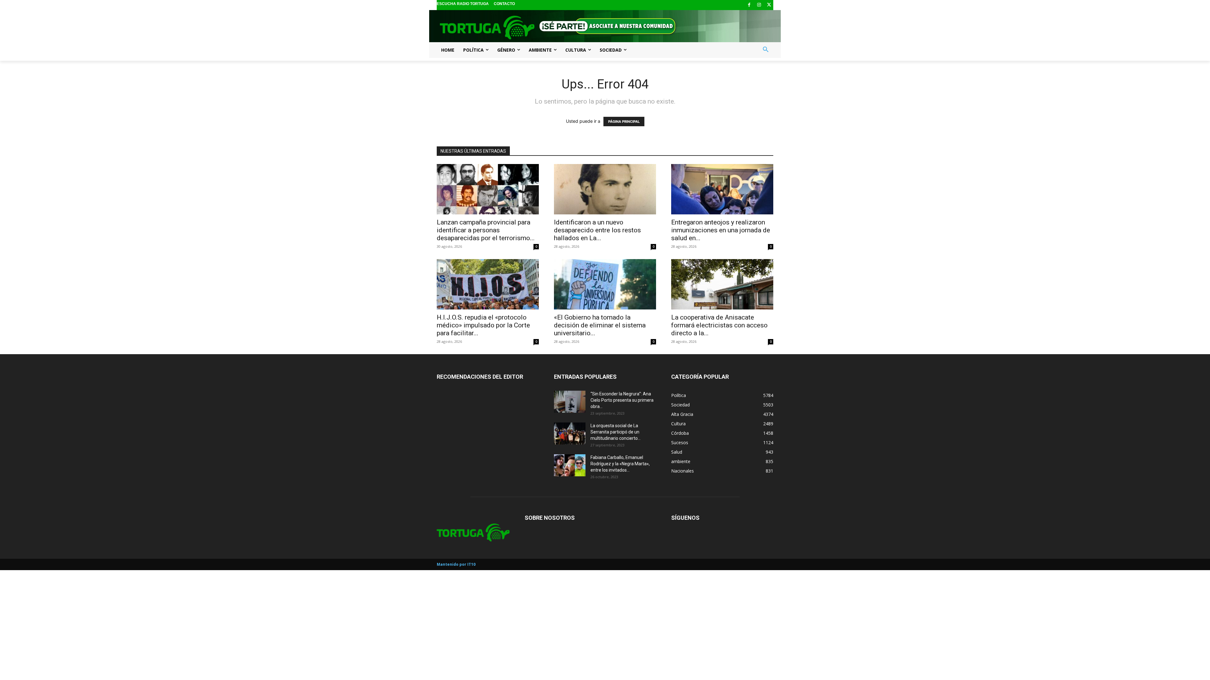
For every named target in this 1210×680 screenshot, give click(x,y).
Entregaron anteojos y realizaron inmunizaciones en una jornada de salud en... (720, 230)
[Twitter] (769, 5)
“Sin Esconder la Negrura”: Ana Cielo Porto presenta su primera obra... (622, 400)
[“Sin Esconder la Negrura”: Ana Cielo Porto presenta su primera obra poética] (569, 402)
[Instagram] (759, 5)
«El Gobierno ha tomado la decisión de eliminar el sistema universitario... (600, 325)
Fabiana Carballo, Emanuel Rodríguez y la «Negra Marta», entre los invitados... (620, 464)
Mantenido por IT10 (456, 564)
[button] (765, 49)
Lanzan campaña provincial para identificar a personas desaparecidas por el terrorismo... (486, 230)
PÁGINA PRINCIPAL (624, 121)
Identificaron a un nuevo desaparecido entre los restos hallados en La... (597, 230)
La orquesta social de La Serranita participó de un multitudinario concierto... (616, 432)
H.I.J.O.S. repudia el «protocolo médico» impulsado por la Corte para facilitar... (483, 325)
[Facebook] (749, 5)
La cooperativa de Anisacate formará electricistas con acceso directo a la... (719, 325)
